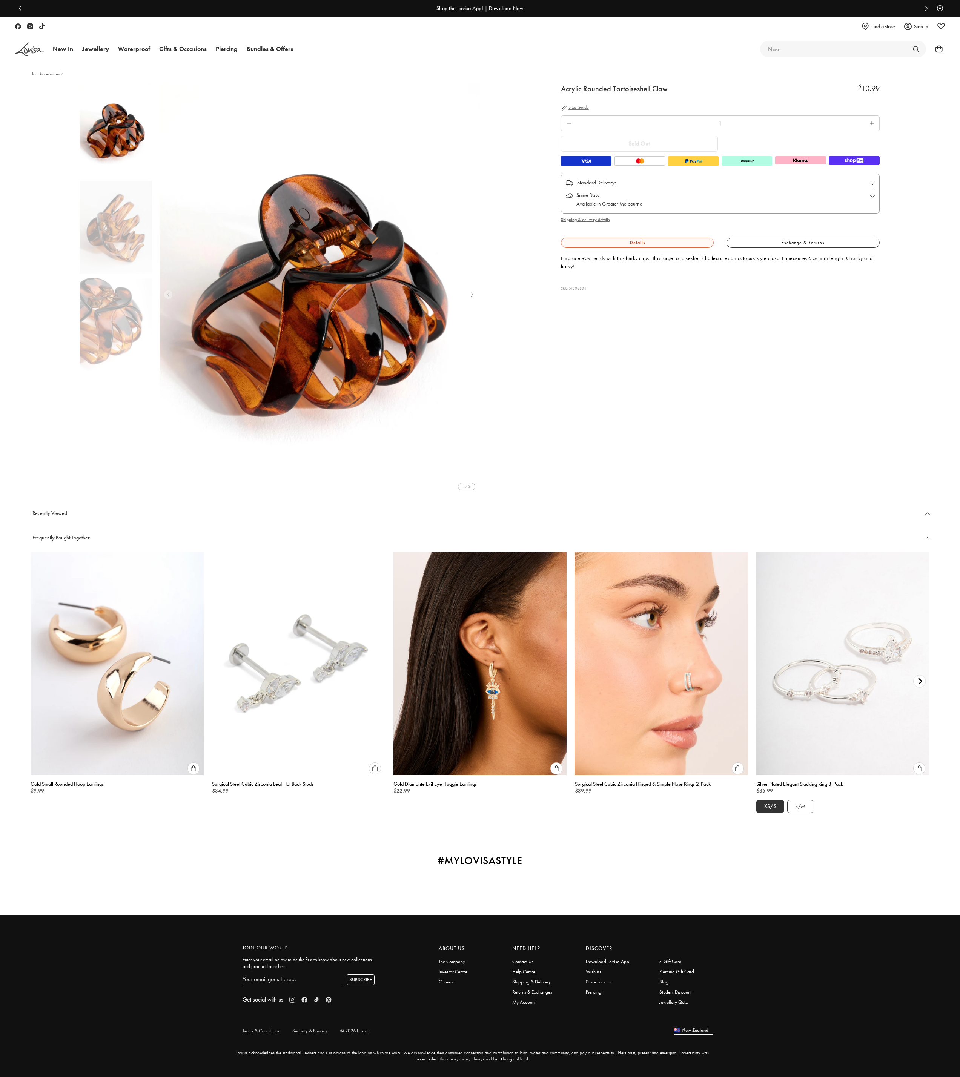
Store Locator (599, 982)
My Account (524, 1002)
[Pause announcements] (938, 8)
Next (472, 294)
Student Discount (675, 992)
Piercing (593, 992)
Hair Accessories (45, 74)
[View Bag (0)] (936, 49)
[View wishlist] (941, 26)
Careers (446, 982)
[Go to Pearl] (916, 49)
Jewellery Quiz (673, 1002)
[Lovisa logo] (29, 49)
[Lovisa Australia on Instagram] (30, 26)
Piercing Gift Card (676, 971)
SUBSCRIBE (360, 979)
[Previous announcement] (22, 8)
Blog (663, 982)
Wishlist (593, 971)
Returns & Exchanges (532, 992)
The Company (452, 961)
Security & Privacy (309, 1031)
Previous (168, 294)
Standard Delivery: (596, 183)
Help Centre (523, 971)
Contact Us (522, 961)
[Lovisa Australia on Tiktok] (42, 26)
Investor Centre (453, 971)
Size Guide (578, 107)
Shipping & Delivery (531, 982)
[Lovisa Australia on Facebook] (18, 26)
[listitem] (320, 289)
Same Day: (587, 195)
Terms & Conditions (261, 1031)
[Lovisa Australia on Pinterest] (329, 1000)
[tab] (637, 243)
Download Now (506, 8)
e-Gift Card (670, 961)
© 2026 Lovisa (354, 1031)
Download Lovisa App (607, 961)
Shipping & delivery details (585, 220)
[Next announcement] (924, 8)
